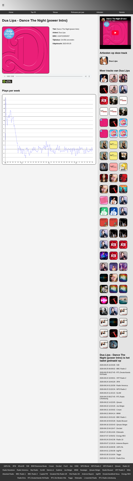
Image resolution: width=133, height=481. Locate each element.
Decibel (59, 466)
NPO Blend (85, 466)
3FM (14, 466)
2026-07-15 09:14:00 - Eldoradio (112, 432)
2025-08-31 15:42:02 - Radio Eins (112, 458)
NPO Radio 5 (108, 466)
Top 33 (33, 12)
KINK (77, 466)
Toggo (70, 478)
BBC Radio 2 (33, 474)
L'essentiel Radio (90, 478)
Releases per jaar (77, 12)
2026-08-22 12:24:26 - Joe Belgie (112, 406)
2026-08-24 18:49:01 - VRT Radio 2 (113, 378)
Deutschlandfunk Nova (111, 474)
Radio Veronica (22, 470)
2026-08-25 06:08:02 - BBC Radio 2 (113, 369)
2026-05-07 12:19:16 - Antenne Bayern (114, 443)
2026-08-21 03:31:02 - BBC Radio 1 (113, 417)
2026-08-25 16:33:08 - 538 (109, 365)
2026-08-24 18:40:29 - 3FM (110, 382)
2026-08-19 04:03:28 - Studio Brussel (113, 421)
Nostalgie (83, 470)
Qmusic (118, 466)
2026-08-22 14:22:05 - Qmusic (111, 402)
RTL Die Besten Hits (58, 478)
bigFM (98, 474)
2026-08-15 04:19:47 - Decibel (111, 428)
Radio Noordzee (9, 470)
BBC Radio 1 (21, 474)
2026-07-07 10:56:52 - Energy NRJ (113, 436)
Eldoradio (78, 478)
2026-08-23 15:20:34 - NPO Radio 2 (113, 389)
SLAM (42, 470)
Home (11, 12)
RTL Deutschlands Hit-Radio (38, 478)
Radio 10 (126, 466)
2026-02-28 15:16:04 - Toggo (110, 454)
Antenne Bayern (88, 474)
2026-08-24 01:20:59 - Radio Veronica (114, 385)
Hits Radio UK (74, 474)
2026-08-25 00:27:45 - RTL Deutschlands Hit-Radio (115, 373)
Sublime (59, 470)
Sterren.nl (50, 470)
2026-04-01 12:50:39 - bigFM (110, 451)
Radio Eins (21, 478)
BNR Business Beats (39, 466)
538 (27, 466)
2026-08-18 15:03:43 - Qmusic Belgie (113, 425)
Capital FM (44, 474)
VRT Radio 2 (120, 470)
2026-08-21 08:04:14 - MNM (110, 413)
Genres (122, 12)
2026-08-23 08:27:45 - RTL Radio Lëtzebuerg (112, 397)
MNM (76, 470)
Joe (71, 466)
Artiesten (100, 12)
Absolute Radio (8, 474)
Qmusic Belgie (94, 470)
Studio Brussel (107, 470)
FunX (66, 466)
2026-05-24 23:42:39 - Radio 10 (111, 439)
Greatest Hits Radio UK (58, 474)
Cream (51, 466)
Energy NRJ (126, 474)
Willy (129, 470)
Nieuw (55, 12)
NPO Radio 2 (96, 466)
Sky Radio (34, 470)
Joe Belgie (68, 470)
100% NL (7, 466)
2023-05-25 (67, 43)
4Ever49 (21, 466)
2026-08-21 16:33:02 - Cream (110, 410)
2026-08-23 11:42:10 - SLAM (110, 393)
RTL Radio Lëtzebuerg (107, 478)
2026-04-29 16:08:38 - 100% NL (111, 447)
